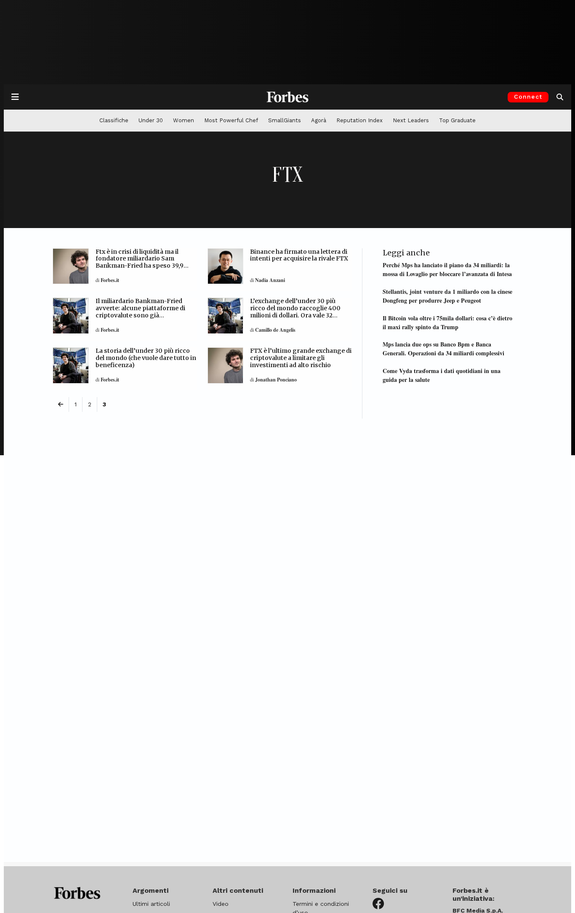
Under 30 (150, 120)
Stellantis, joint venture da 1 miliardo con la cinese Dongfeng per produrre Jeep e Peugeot (447, 296)
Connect (528, 96)
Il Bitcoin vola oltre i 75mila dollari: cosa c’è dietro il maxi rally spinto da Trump (447, 322)
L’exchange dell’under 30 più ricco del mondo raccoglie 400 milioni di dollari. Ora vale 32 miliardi (295, 311)
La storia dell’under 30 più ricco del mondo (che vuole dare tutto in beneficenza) (146, 358)
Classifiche (113, 120)
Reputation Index (359, 120)
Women (183, 120)
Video (221, 903)
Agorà (318, 120)
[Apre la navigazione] (15, 97)
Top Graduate (457, 120)
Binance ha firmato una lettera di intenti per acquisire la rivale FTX (299, 255)
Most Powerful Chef (231, 120)
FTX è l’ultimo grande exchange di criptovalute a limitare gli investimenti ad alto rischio (300, 358)
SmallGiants (284, 120)
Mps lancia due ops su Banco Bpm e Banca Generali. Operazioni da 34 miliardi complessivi (443, 348)
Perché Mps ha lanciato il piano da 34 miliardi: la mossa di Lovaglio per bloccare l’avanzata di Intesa (447, 269)
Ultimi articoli (151, 903)
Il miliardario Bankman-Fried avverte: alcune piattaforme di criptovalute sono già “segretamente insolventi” (140, 311)
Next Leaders (411, 120)
